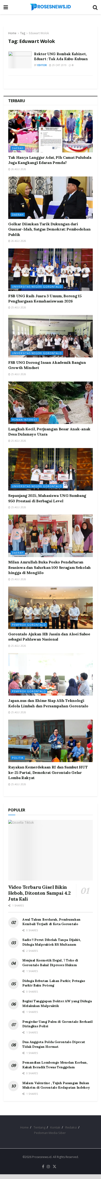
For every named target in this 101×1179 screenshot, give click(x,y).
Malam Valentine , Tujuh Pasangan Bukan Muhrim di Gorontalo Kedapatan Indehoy (56, 1085)
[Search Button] (95, 7)
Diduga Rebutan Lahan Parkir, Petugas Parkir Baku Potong (53, 983)
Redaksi (71, 1127)
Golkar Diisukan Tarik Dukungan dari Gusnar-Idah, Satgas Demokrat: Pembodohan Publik (49, 229)
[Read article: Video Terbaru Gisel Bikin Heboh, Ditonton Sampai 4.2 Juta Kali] (50, 850)
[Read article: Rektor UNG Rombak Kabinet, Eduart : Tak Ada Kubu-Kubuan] (20, 59)
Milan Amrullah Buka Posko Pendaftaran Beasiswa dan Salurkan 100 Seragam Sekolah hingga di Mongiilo (49, 567)
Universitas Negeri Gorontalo (37, 286)
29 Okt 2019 (58, 65)
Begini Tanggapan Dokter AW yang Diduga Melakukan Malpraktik (57, 1003)
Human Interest (24, 419)
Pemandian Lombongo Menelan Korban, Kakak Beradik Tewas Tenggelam (54, 1064)
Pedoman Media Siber (50, 1133)
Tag (22, 33)
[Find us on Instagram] (48, 1166)
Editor (42, 65)
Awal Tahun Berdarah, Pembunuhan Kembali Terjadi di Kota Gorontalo (51, 921)
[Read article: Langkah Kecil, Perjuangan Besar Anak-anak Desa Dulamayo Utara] (50, 403)
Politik (17, 757)
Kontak (55, 1127)
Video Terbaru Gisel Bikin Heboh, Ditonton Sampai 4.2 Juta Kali (39, 893)
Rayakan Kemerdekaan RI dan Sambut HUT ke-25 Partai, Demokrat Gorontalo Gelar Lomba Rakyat (48, 772)
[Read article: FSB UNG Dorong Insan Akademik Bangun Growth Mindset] (50, 336)
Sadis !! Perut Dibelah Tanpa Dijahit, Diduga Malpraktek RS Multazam (51, 942)
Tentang (39, 1127)
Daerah (17, 148)
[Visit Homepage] (50, 7)
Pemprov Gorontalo (29, 624)
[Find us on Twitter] (54, 1166)
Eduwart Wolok (39, 33)
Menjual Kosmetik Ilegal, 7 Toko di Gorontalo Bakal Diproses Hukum (50, 962)
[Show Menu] (6, 7)
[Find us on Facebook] (43, 1166)
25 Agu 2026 (18, 307)
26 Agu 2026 (18, 169)
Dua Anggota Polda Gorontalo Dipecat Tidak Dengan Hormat (53, 1044)
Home (12, 33)
